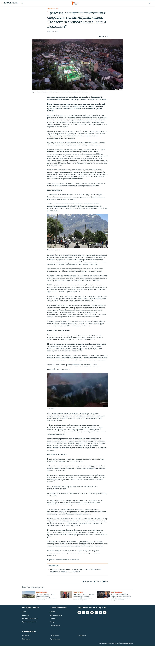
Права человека (78, 592)
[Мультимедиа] (149, 3)
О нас (24, 611)
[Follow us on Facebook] (87, 612)
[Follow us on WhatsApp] (96, 612)
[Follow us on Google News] (100, 612)
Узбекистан (82, 635)
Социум (52, 622)
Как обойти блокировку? (30, 618)
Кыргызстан (26, 639)
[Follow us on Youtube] (79, 612)
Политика (53, 618)
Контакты (25, 615)
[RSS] (104, 612)
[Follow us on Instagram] (83, 612)
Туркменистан (55, 639)
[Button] (103, 36)
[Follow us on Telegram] (92, 612)
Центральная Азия (41, 592)
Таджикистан (52, 9)
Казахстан (25, 635)
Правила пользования (29, 622)
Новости (52, 611)
